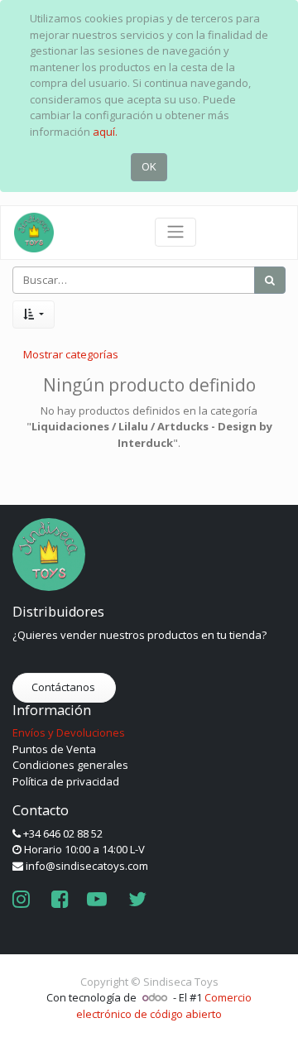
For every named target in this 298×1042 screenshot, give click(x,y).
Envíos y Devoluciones (68, 732)
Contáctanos (64, 686)
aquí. (105, 131)
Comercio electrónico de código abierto (164, 1005)
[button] (33, 314)
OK (149, 166)
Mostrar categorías (70, 354)
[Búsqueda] (270, 281)
